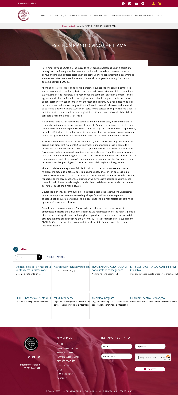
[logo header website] (23, 9)
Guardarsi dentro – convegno (147, 298)
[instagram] (29, 357)
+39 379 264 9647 (31, 368)
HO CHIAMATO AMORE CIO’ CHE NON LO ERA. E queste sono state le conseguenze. (124, 268)
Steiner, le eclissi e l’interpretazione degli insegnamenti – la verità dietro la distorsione (50, 268)
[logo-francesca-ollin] (31, 337)
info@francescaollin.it (26, 3)
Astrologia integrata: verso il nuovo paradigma (81, 266)
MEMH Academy (63, 298)
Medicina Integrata (103, 298)
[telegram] (38, 357)
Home (64, 26)
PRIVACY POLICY (111, 391)
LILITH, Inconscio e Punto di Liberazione (39, 298)
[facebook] (24, 357)
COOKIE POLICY (126, 391)
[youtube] (33, 357)
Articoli (72, 26)
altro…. (25, 249)
